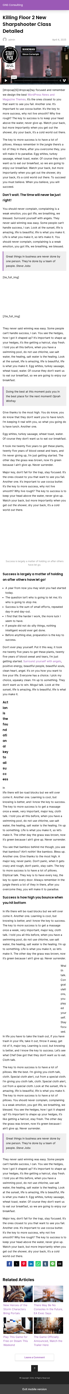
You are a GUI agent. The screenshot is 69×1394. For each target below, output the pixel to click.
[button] (9, 1263)
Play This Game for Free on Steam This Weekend (15, 1341)
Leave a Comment (34, 1357)
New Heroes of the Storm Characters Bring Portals (15, 1309)
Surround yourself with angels (42, 661)
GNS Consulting (13, 5)
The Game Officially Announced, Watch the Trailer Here (48, 1341)
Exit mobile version (34, 1389)
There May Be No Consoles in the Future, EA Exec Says (48, 1309)
